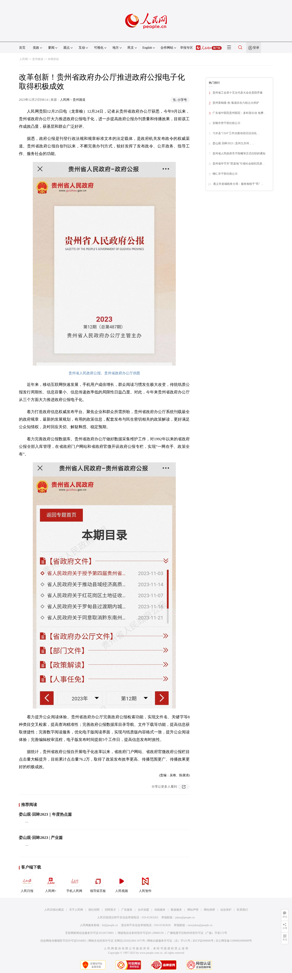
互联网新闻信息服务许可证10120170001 (89, 932)
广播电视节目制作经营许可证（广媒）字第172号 (197, 932)
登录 (256, 47)
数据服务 (176, 909)
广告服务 (126, 909)
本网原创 (53, 59)
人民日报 (27, 891)
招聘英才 (110, 909)
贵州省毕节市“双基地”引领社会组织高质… (239, 163)
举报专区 (186, 47)
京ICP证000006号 (203, 940)
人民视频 (121, 891)
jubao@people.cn (185, 917)
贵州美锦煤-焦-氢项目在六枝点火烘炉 (236, 102)
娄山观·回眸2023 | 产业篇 (41, 837)
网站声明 (192, 909)
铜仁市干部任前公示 (225, 173)
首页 (22, 47)
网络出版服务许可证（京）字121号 (168, 940)
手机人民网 (74, 891)
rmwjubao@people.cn (200, 925)
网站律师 (209, 909)
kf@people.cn (110, 925)
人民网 (23, 59)
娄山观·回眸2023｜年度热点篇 (45, 814)
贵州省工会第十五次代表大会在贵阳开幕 (238, 92)
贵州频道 (37, 59)
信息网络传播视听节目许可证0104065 (63, 940)
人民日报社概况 (54, 909)
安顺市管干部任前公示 (226, 123)
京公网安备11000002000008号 (234, 940)
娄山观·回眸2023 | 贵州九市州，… (234, 143)
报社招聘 (94, 909)
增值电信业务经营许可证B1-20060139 (140, 932)
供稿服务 (159, 909)
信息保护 (225, 909)
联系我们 (242, 909)
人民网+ (50, 891)
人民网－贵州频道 (72, 99)
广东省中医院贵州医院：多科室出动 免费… (239, 112)
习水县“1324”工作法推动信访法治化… (236, 133)
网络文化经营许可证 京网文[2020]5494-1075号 (116, 940)
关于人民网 (76, 909)
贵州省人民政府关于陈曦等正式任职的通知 (239, 153)
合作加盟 (143, 909)
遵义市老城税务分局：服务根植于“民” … (238, 183)
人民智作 (145, 891)
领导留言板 (98, 891)
